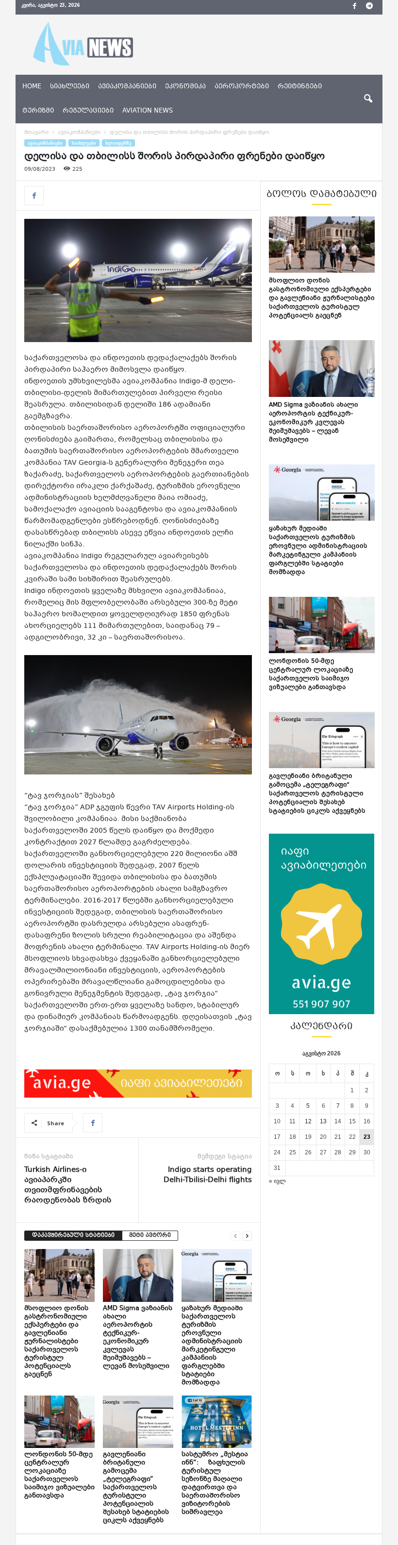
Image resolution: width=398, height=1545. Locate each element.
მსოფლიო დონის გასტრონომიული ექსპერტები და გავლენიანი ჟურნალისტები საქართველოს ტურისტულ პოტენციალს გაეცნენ (56, 1342)
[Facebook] (354, 7)
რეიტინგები (300, 87)
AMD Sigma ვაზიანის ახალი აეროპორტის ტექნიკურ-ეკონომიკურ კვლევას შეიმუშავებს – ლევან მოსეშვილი (137, 1337)
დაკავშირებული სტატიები (73, 1236)
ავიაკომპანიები (127, 87)
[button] (368, 99)
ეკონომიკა (185, 87)
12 (308, 1121)
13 (323, 1121)
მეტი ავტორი (150, 1236)
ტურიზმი (38, 111)
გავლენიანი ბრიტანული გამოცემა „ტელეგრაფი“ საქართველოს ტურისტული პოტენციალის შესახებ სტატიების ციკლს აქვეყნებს (136, 1488)
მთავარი (36, 132)
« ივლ (277, 1181)
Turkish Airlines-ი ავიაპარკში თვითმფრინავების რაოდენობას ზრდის (68, 1185)
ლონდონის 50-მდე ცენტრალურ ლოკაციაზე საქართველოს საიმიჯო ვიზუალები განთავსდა (59, 1475)
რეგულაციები (88, 111)
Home (31, 87)
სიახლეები (69, 87)
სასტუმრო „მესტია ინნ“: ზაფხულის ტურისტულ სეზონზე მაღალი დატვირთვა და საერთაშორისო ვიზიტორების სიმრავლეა (215, 1483)
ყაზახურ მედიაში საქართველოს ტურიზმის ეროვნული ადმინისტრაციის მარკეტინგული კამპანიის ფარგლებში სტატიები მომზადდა (212, 1346)
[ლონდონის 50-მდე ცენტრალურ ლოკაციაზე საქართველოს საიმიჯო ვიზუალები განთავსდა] (59, 1422)
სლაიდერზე (118, 143)
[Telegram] (369, 7)
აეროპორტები (242, 87)
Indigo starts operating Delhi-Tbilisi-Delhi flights (208, 1175)
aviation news (147, 111)
